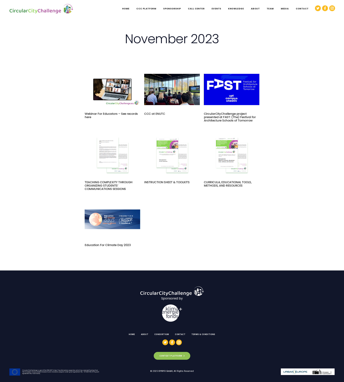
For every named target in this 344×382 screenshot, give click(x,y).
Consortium (161, 334)
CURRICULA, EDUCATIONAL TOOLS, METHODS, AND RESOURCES (228, 184)
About (144, 334)
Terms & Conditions (203, 334)
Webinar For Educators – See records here (111, 115)
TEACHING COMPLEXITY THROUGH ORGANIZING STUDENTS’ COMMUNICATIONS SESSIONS (108, 185)
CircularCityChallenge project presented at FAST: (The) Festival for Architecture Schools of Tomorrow (230, 117)
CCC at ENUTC (154, 114)
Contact (180, 334)
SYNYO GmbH (165, 371)
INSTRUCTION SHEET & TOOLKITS (166, 182)
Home (132, 334)
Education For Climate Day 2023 (108, 245)
